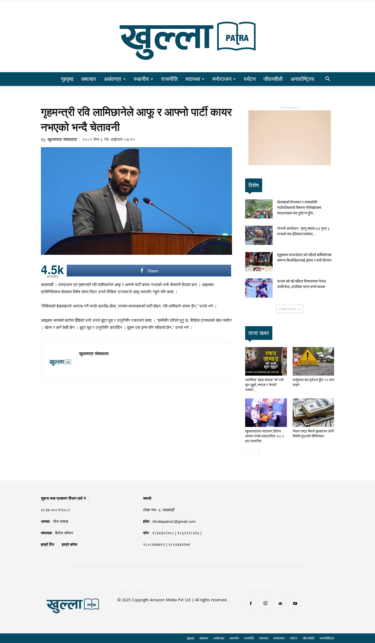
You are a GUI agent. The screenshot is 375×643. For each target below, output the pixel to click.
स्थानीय (141, 79)
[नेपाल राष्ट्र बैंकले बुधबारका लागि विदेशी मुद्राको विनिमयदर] (313, 412)
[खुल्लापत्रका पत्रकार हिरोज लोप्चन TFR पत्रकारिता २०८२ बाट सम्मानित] (266, 412)
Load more (287, 308)
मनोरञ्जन (221, 79)
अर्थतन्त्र (112, 79)
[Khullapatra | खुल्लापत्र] (187, 36)
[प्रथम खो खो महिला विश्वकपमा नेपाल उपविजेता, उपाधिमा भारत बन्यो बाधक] (259, 288)
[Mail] (280, 603)
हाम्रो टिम (47, 544)
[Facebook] (250, 603)
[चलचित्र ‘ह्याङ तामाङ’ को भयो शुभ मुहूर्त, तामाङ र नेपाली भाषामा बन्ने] (266, 361)
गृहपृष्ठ (67, 79)
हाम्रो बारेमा (69, 544)
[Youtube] (295, 603)
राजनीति (169, 79)
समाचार (88, 79)
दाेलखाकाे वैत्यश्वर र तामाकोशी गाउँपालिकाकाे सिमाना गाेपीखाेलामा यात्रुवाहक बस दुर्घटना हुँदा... (299, 207)
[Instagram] (265, 603)
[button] (327, 79)
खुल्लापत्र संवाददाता (62, 139)
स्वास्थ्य (192, 79)
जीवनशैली (273, 79)
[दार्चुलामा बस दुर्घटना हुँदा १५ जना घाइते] (313, 361)
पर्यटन (250, 79)
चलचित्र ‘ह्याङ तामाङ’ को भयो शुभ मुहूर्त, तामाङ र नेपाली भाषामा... (264, 385)
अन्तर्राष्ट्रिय (302, 79)
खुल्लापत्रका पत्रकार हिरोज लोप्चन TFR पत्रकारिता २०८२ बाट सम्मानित (264, 436)
